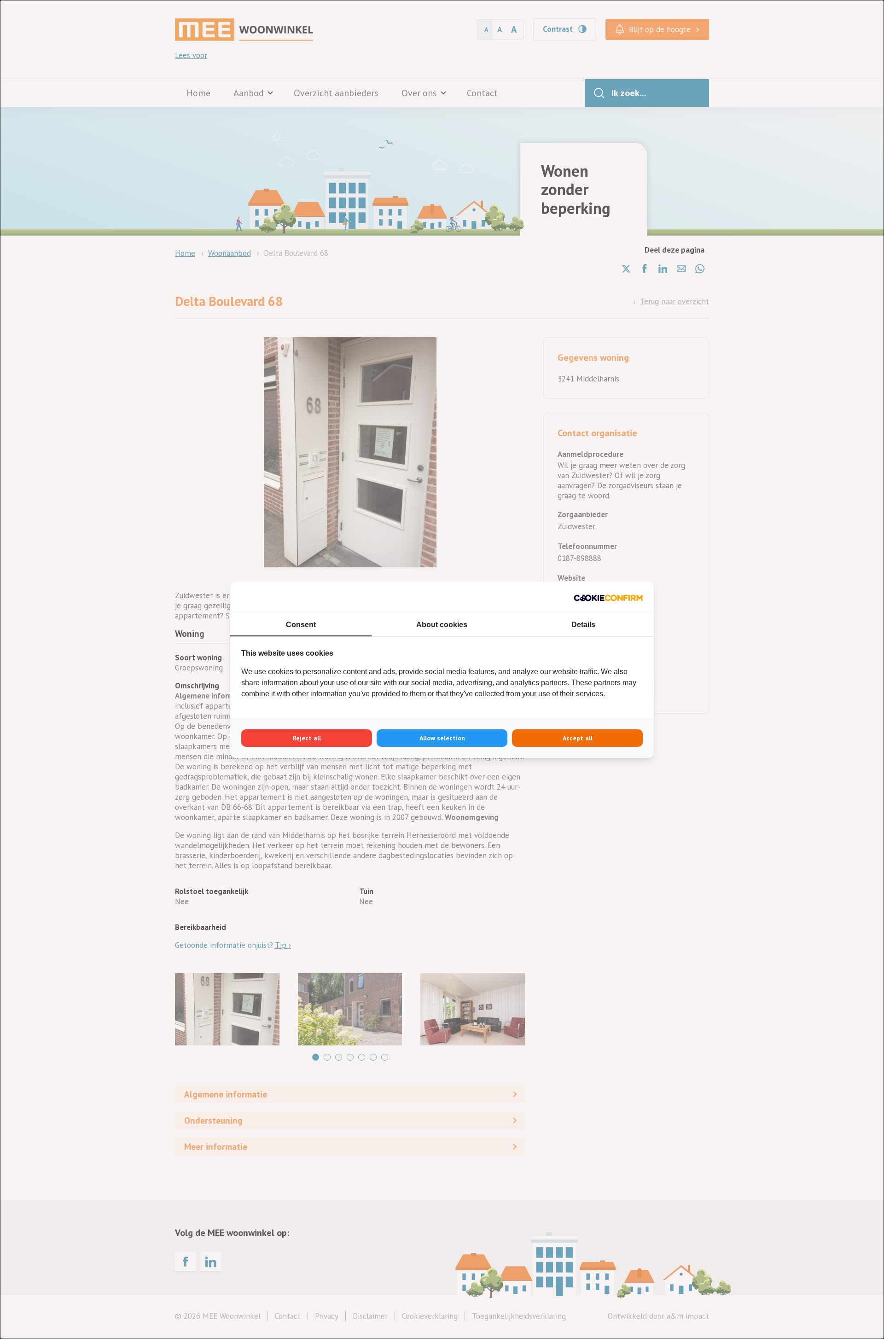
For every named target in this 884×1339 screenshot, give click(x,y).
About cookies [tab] (441, 625)
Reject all (307, 738)
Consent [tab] (301, 625)
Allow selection (442, 738)
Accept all (578, 738)
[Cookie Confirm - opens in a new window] (608, 598)
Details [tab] (583, 625)
